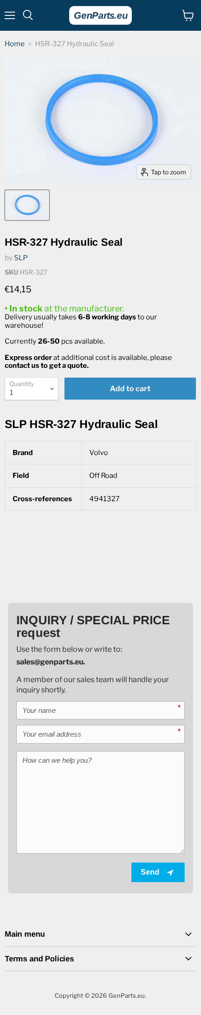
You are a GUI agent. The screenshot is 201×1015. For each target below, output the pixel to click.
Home (15, 44)
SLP (21, 258)
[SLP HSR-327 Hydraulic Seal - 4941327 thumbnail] (27, 205)
